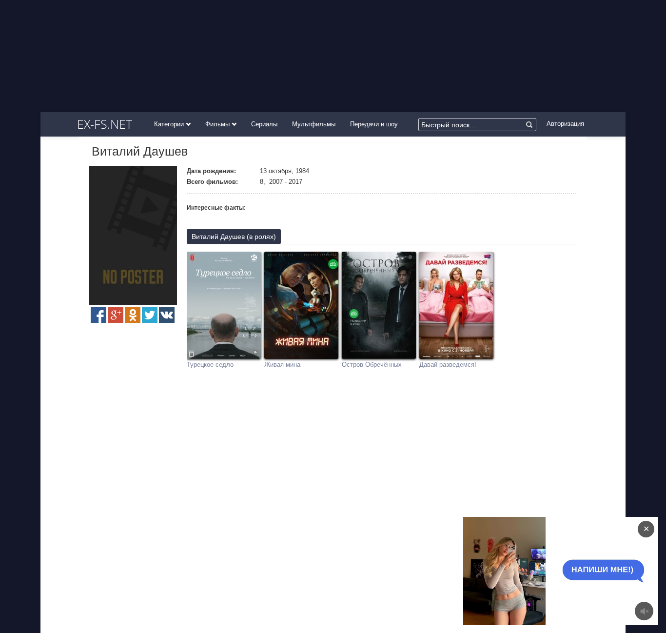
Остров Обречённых (372, 364)
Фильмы (218, 124)
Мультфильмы (313, 124)
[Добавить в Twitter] (149, 315)
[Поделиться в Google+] (115, 315)
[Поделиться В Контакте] (167, 315)
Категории (170, 124)
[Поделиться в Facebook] (98, 315)
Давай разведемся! (447, 364)
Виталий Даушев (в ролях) (234, 236)
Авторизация (565, 123)
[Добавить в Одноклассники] (132, 315)
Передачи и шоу (374, 124)
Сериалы (264, 124)
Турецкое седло (210, 364)
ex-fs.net (104, 124)
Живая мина (282, 364)
